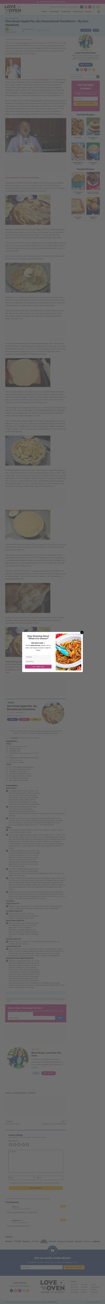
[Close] (82, 632)
